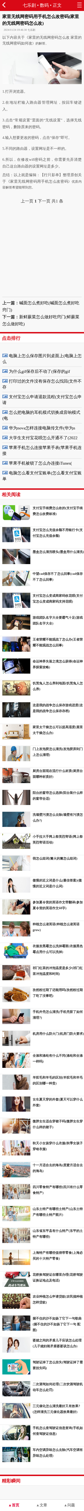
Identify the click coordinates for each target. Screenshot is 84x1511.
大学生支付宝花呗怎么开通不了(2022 (43, 437)
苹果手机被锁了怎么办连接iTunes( (40, 463)
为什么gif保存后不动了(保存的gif (39, 371)
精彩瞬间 (11, 1480)
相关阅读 (11, 494)
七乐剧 (29, 5)
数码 (44, 5)
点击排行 (11, 338)
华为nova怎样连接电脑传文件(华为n (42, 428)
